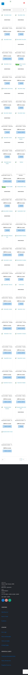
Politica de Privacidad (6, 636)
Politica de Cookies (5, 641)
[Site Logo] (14, 4)
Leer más (7, 34)
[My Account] (19, 4)
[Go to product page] (7, 44)
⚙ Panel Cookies (5, 645)
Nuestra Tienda (4, 616)
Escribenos (3, 621)
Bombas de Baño (5, 51)
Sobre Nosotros (4, 612)
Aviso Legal (3, 632)
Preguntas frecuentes (6, 665)
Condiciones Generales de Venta (8, 656)
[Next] (25, 459)
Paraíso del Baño (9, 51)
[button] (2, 3)
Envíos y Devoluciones (6, 660)
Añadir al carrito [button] (7, 58)
